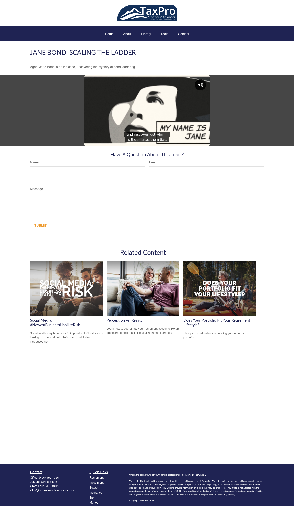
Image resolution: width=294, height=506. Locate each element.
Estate (94, 487)
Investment (97, 482)
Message (36, 188)
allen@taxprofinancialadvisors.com (52, 490)
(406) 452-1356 (49, 477)
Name (34, 162)
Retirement (97, 477)
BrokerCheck (198, 474)
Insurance (96, 492)
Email (153, 162)
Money (94, 502)
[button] (109, 33)
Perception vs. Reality (125, 320)
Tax (92, 497)
